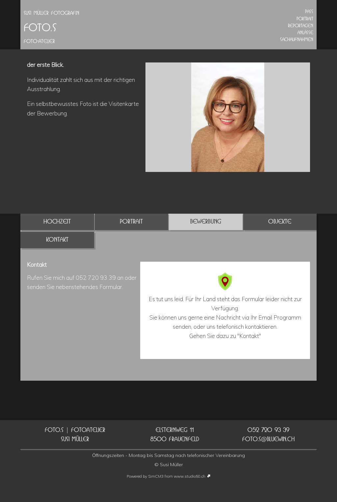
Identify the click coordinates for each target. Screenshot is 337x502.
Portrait (131, 221)
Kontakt (57, 239)
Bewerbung (205, 221)
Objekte (279, 221)
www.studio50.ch (189, 476)
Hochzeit (57, 221)
